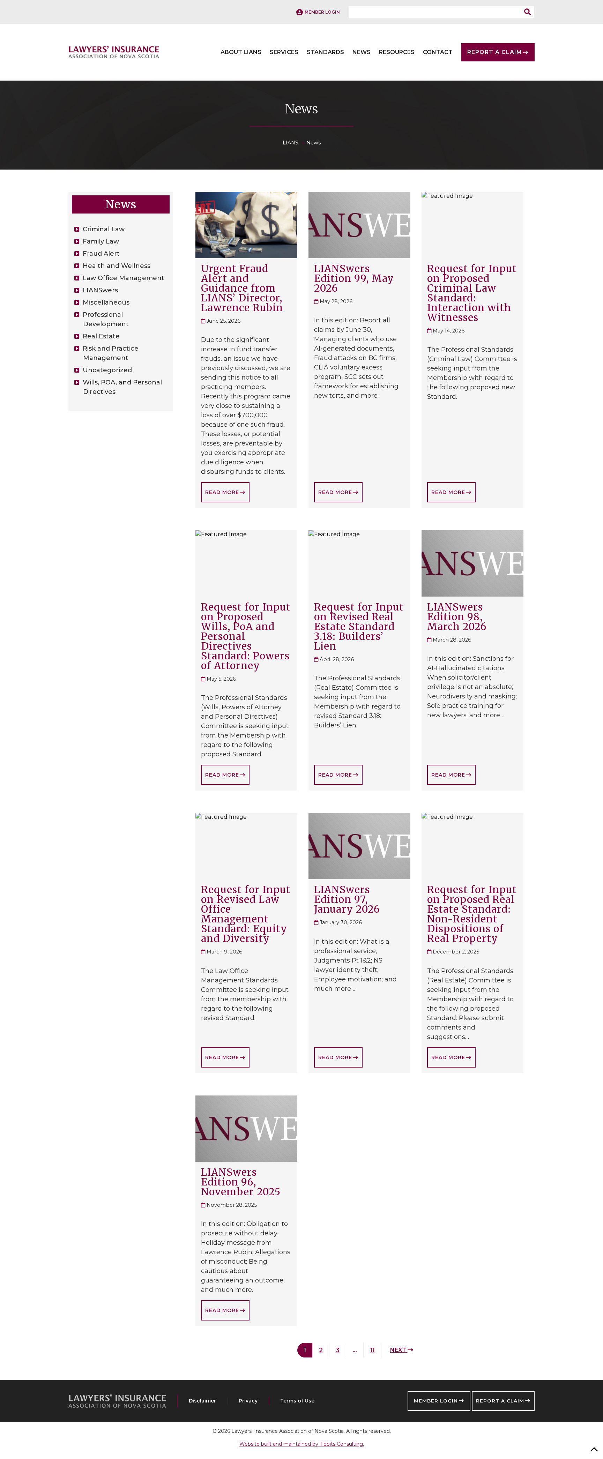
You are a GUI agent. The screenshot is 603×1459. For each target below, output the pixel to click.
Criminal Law (104, 229)
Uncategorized (107, 370)
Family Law (101, 241)
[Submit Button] (529, 12)
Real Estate (101, 336)
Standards (325, 52)
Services (284, 52)
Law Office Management (123, 278)
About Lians (241, 52)
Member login (322, 12)
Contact (438, 52)
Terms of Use (297, 1401)
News (361, 52)
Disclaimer (202, 1401)
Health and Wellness (116, 266)
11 (372, 1350)
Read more (222, 492)
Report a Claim (500, 1401)
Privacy (248, 1401)
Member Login (436, 1401)
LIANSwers (100, 290)
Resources (397, 52)
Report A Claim (494, 52)
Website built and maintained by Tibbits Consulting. (301, 1444)
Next (399, 1350)
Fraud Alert (101, 253)
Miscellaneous (106, 302)
